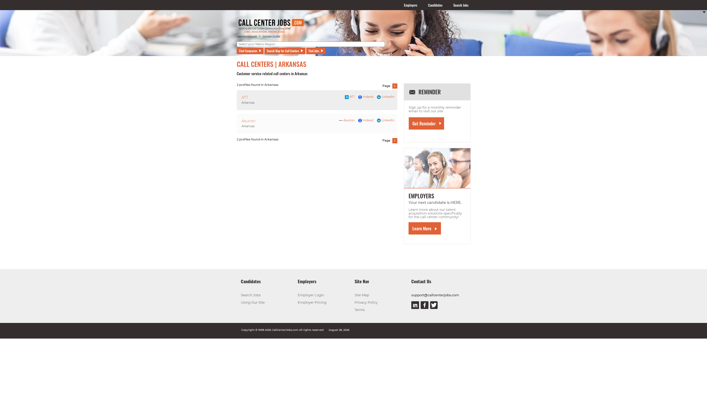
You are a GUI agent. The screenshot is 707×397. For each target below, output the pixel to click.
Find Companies (248, 51)
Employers (410, 5)
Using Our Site (253, 303)
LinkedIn (388, 97)
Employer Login (311, 295)
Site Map (362, 295)
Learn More (421, 228)
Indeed (367, 97)
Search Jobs (460, 5)
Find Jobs (314, 51)
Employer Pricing (312, 303)
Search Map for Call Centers (283, 51)
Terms (360, 310)
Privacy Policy (366, 303)
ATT (352, 97)
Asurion (349, 120)
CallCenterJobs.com (247, 36)
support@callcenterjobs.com (435, 295)
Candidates (435, 5)
